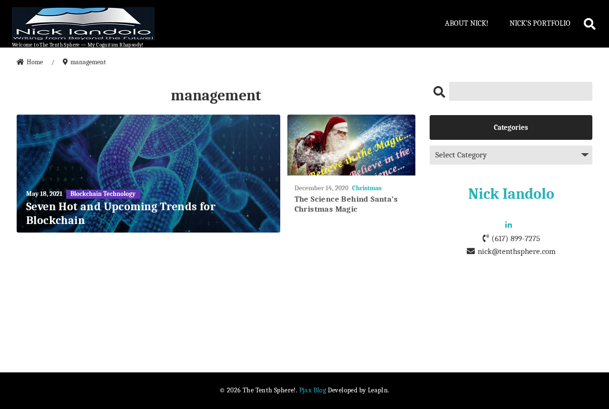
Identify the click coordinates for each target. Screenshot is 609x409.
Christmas (367, 188)
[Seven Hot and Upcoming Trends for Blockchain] (148, 174)
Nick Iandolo (511, 194)
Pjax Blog (312, 390)
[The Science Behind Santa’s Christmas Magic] (351, 145)
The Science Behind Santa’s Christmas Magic (346, 204)
